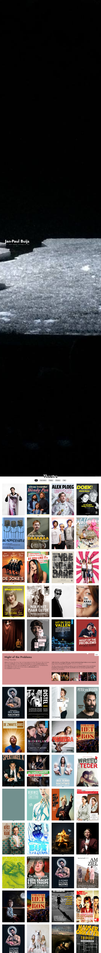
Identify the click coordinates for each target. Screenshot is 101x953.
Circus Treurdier (21, 244)
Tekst (64, 480)
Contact (28, 244)
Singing (50, 480)
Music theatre (43, 480)
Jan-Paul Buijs (17, 241)
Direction (58, 480)
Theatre (6, 244)
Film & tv (10, 244)
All (36, 480)
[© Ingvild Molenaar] (56, 676)
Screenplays (15, 244)
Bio (25, 244)
